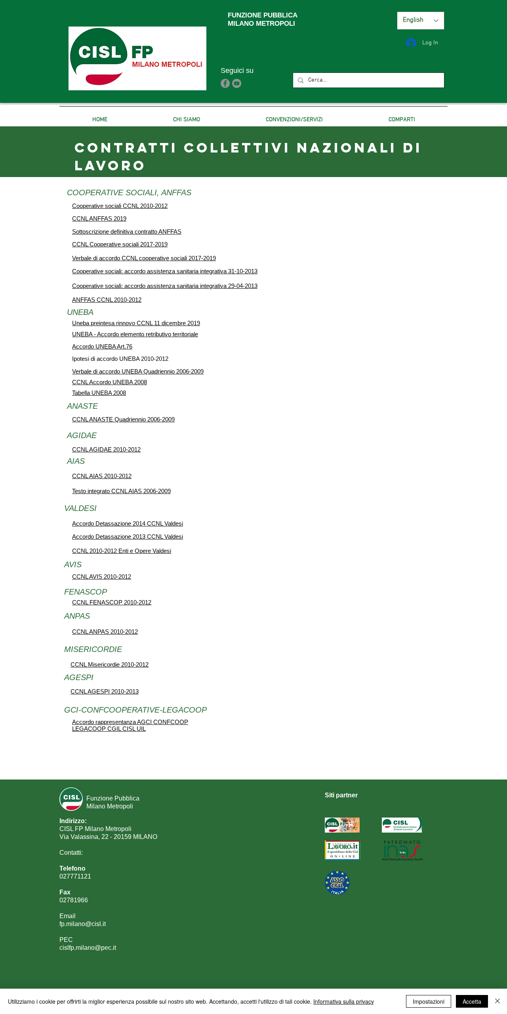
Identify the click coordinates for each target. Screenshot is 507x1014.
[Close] (497, 1001)
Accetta (472, 1001)
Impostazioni (428, 1001)
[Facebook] (225, 83)
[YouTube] (236, 83)
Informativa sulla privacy (343, 1001)
